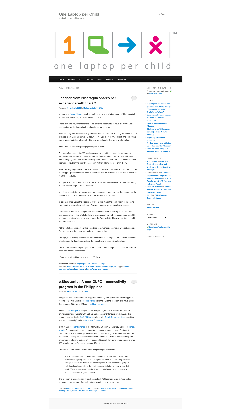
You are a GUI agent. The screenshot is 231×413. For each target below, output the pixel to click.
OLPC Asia (87, 388)
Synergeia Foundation (93, 320)
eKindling (128, 388)
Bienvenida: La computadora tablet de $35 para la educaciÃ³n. (159, 117)
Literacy (76, 266)
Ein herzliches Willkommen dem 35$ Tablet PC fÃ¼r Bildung (158, 132)
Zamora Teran (91, 269)
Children (69, 266)
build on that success (99, 304)
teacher (82, 269)
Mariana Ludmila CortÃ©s (93, 108)
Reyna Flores (75, 113)
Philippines (89, 317)
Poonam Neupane (154, 178)
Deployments (77, 388)
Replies (102, 390)
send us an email (155, 94)
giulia (86, 291)
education (121, 388)
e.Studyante (111, 388)
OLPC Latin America (93, 266)
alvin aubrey (152, 161)
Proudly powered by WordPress (115, 403)
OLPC (82, 266)
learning (62, 390)
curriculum (102, 388)
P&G (82, 317)
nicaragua (62, 269)
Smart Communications (115, 317)
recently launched (77, 326)
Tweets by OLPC (153, 207)
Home (61, 79)
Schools (105, 266)
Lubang (68, 390)
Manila (74, 390)
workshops (93, 390)
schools (70, 269)
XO (115, 266)
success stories (88, 300)
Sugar (111, 266)
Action (68, 388)
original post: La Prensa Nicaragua (92, 263)
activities (127, 266)
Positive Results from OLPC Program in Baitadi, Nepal (159, 181)
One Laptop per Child (79, 14)
